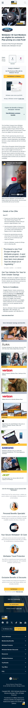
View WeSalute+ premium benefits (13, 114)
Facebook (3, 622)
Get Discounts (21, 628)
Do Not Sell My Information (9, 686)
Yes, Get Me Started (14, 604)
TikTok (16, 622)
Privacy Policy (18, 684)
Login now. (21, 98)
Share (4, 215)
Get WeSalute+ (14, 589)
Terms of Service (10, 684)
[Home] (14, 2)
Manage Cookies (21, 686)
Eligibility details (13, 63)
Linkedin (21, 622)
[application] (24, 703)
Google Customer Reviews (14, 678)
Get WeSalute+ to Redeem (14, 76)
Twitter (12, 622)
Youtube (25, 622)
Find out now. (19, 591)
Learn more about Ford (8, 315)
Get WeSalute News (8, 628)
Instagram (7, 622)
